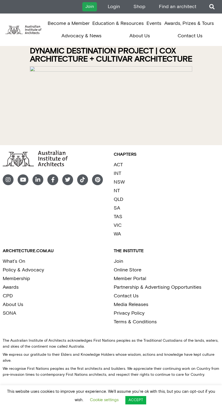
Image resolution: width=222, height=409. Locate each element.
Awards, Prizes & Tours (189, 23)
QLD (118, 199)
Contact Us (190, 36)
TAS (118, 217)
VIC (118, 225)
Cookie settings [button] (104, 400)
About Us (139, 36)
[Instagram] (8, 179)
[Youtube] (23, 179)
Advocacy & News (81, 36)
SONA (9, 313)
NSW (119, 182)
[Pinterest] (97, 179)
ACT (118, 165)
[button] (212, 7)
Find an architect (177, 7)
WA (117, 234)
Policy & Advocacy (23, 270)
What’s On (14, 261)
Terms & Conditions (135, 322)
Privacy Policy (129, 313)
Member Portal (130, 278)
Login (114, 7)
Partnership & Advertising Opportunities (157, 287)
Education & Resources (118, 23)
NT (117, 191)
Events (153, 23)
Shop (139, 7)
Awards (11, 287)
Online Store (127, 270)
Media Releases (131, 304)
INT (117, 173)
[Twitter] (67, 179)
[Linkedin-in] (37, 179)
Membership (16, 278)
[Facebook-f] (52, 179)
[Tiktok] (82, 179)
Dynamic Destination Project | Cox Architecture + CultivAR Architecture (111, 55)
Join (118, 261)
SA (117, 208)
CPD (8, 296)
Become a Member (69, 23)
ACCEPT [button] (136, 400)
